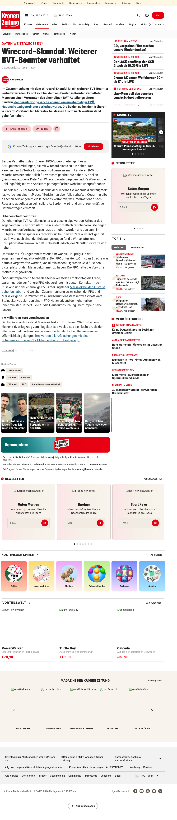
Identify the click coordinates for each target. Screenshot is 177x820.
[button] (150, 24)
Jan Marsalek (14, 370)
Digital (133, 24)
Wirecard (12, 384)
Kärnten (12, 377)
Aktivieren (93, 146)
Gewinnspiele (75, 3)
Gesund (108, 24)
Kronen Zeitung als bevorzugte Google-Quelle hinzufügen (56, 146)
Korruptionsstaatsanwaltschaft (46, 384)
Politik (65, 24)
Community (58, 3)
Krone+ (28, 24)
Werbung (135, 767)
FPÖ (24, 384)
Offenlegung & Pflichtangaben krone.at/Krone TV (30, 759)
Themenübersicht (97, 464)
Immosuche (110, 3)
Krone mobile (93, 3)
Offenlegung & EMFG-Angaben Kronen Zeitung (82, 759)
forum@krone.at (85, 469)
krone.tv (159, 24)
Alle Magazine (154, 680)
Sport (96, 24)
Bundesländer (21, 34)
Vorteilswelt (29, 3)
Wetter (73, 34)
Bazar (139, 3)
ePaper (44, 3)
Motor (144, 24)
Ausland (120, 24)
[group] (14, 413)
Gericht (35, 34)
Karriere (147, 767)
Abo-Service (11, 775)
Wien (55, 24)
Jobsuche (126, 3)
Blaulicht (7, 34)
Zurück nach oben (83, 806)
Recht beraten (59, 34)
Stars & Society (81, 24)
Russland (25, 377)
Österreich (42, 24)
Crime (46, 34)
